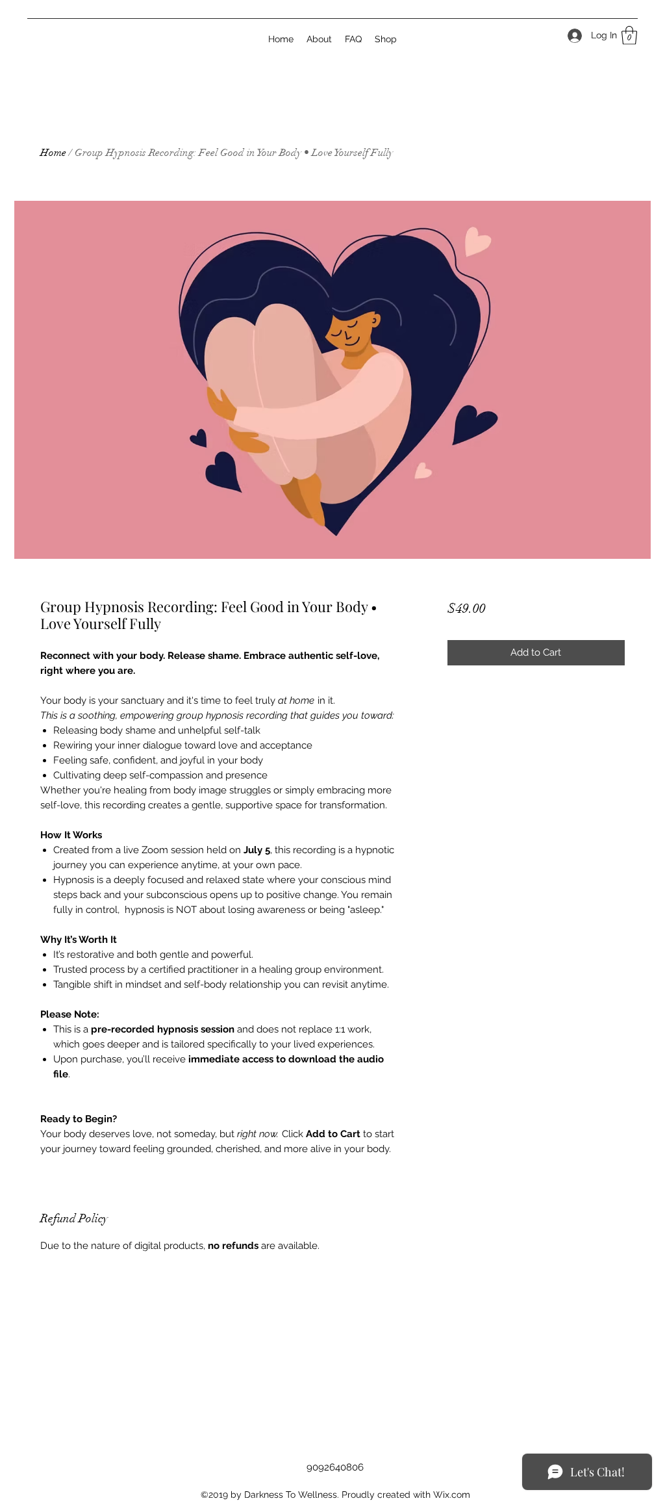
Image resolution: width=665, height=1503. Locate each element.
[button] (629, 35)
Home (53, 152)
